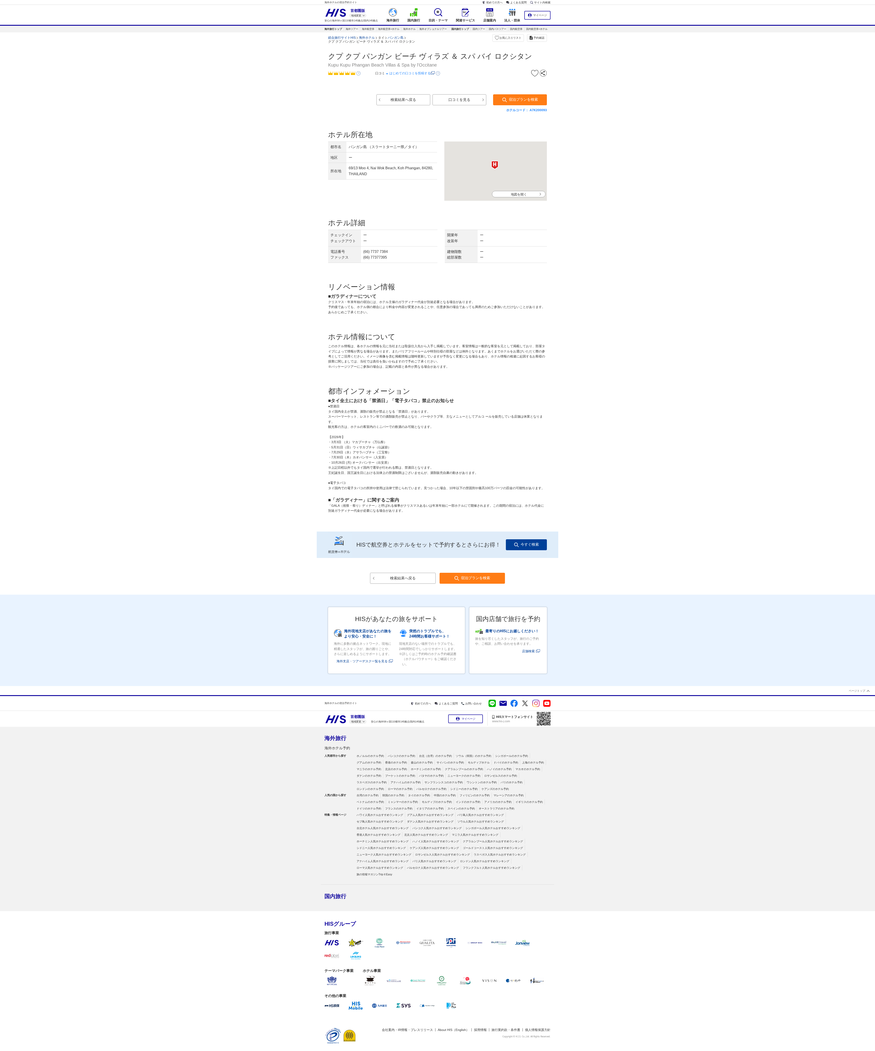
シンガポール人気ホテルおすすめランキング (493, 828)
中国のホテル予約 (445, 795)
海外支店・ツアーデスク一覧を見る (362, 661)
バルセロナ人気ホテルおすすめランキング (433, 867)
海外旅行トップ (333, 29)
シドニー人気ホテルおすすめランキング (381, 848)
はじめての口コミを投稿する (410, 73)
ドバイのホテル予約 (506, 762)
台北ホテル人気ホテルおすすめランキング (383, 828)
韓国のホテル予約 (393, 795)
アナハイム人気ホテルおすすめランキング (383, 861)
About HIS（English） (453, 1030)
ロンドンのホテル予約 (370, 789)
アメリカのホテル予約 (498, 802)
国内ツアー (479, 29)
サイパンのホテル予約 (450, 762)
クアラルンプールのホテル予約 (464, 769)
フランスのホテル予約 (398, 808)
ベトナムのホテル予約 (370, 802)
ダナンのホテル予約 (369, 775)
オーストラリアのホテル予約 (496, 808)
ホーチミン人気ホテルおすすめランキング (383, 841)
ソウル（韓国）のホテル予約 (473, 756)
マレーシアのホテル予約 (509, 795)
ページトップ (857, 690)
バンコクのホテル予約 (401, 756)
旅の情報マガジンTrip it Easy (374, 874)
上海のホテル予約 (533, 762)
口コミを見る (459, 100)
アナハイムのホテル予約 (406, 782)
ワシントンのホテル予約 (482, 782)
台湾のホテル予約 (367, 795)
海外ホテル (409, 29)
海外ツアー (352, 29)
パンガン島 (396, 37)
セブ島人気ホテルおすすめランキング (380, 821)
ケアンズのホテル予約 (495, 789)
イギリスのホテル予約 (529, 802)
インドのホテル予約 (468, 802)
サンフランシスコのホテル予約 (444, 782)
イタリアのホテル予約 (430, 808)
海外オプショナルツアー (433, 29)
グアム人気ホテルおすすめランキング (430, 815)
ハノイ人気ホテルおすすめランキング (435, 841)
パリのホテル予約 (511, 782)
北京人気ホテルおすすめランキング (426, 834)
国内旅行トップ (460, 29)
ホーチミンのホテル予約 (426, 769)
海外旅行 (335, 738)
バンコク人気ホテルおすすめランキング (437, 828)
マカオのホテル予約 (527, 769)
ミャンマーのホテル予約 (403, 802)
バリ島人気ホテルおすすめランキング (480, 815)
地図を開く (519, 194)
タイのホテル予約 (419, 795)
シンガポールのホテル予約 (511, 756)
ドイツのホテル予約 (369, 808)
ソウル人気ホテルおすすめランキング (480, 821)
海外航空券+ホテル (388, 29)
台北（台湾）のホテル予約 (435, 756)
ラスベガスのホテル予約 (372, 782)
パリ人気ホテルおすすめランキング (434, 861)
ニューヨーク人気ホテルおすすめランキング (384, 854)
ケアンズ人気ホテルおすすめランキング (434, 848)
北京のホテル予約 (396, 769)
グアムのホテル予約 (369, 762)
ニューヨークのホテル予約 (464, 775)
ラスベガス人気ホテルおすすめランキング (500, 854)
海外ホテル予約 (337, 748)
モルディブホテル (479, 762)
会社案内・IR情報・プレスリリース (407, 1030)
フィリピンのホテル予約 (475, 795)
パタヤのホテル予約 (431, 775)
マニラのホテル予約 (369, 769)
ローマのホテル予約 (400, 789)
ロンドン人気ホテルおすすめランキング (484, 861)
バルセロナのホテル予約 (431, 789)
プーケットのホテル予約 (400, 775)
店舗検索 (528, 651)
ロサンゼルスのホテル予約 (500, 775)
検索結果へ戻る (403, 100)
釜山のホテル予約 (422, 762)
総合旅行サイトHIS (342, 37)
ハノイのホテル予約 (499, 769)
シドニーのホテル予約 (464, 789)
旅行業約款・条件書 (506, 1030)
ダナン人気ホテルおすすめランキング (430, 821)
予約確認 (538, 37)
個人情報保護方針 (538, 1030)
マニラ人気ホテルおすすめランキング (475, 834)
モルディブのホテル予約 (437, 802)
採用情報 (480, 1030)
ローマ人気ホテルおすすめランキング (380, 867)
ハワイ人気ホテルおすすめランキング (380, 815)
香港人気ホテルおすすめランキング (378, 834)
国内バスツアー (497, 29)
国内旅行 (335, 896)
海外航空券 (368, 29)
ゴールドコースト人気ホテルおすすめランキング (493, 848)
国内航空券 (516, 29)
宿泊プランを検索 (523, 99)
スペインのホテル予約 (461, 808)
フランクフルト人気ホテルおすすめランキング (491, 867)
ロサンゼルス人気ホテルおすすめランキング (442, 854)
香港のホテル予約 (396, 762)
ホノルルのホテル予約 (370, 756)
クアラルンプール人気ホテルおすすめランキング (493, 841)
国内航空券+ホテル (537, 29)
